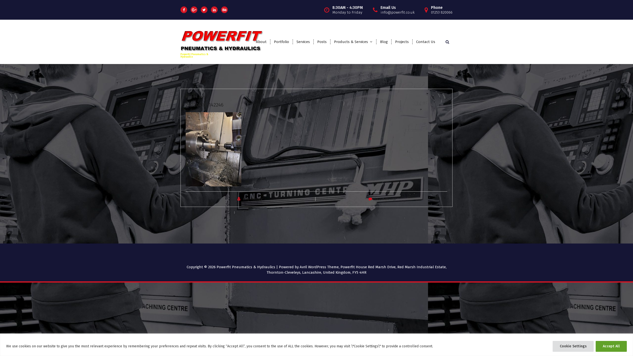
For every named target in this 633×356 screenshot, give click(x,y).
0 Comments (385, 199)
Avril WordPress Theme (319, 267)
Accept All (611, 346)
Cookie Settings (573, 346)
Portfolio (281, 42)
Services (303, 42)
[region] (316, 345)
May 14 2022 (196, 97)
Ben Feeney (252, 199)
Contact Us (425, 42)
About (261, 42)
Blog (384, 42)
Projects (402, 42)
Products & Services (351, 42)
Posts (322, 42)
